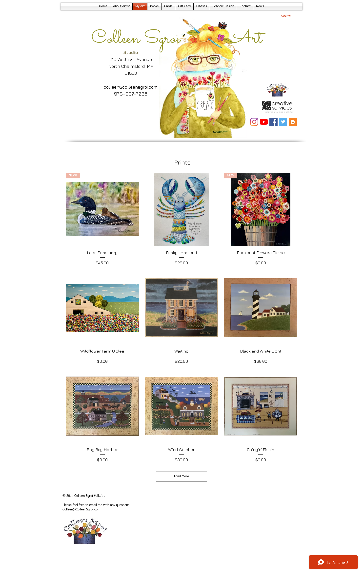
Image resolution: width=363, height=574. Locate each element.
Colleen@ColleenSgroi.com (81, 509)
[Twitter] (283, 122)
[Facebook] (273, 122)
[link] (286, 15)
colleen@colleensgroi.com (131, 87)
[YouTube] (264, 122)
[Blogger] (293, 122)
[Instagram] (254, 122)
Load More (181, 476)
